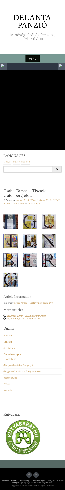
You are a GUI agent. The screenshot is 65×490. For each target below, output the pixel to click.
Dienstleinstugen (12, 354)
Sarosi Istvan (33, 203)
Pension (7, 335)
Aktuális (7, 390)
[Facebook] (29, 475)
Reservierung (10, 377)
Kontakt (7, 341)
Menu (32, 58)
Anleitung (11, 358)
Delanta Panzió (32, 21)
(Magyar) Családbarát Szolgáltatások (22, 371)
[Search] (57, 169)
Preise (6, 383)
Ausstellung (9, 348)
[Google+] (36, 475)
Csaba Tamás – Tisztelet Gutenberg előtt (33, 302)
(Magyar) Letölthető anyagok (18, 365)
